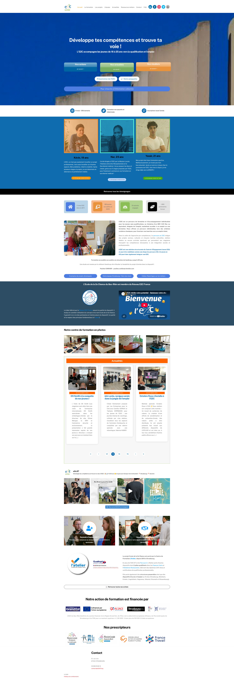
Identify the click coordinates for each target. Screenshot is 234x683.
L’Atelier (133, 558)
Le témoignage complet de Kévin (81, 178)
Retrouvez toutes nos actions (118, 587)
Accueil (79, 7)
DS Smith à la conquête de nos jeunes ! (82, 397)
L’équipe (107, 7)
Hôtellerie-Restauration (131, 568)
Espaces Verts (158, 565)
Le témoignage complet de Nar (117, 179)
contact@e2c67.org (97, 668)
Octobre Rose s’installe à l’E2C (152, 397)
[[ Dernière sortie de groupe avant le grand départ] (104, 491)
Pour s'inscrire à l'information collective (117, 89)
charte (97, 317)
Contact (139, 7)
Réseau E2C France (86, 310)
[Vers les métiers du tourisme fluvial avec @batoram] (130, 491)
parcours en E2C (159, 235)
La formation (88, 7)
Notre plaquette (130, 79)
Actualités (115, 7)
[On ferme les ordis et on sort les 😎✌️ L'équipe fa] (157, 491)
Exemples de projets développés (80, 276)
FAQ (145, 7)
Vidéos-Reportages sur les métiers (153, 276)
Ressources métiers (127, 7)
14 (119, 454)
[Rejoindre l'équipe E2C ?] (89, 529)
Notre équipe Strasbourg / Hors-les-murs (117, 276)
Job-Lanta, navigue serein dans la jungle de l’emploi (117, 397)
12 (107, 454)
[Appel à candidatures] (145, 529)
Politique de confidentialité (71, 676)
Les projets (98, 7)
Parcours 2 (143, 563)
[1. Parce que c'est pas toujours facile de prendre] (77, 491)
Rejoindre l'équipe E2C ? (89, 537)
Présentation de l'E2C (106, 79)
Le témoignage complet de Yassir (153, 178)
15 (128, 454)
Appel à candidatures (144, 537)
